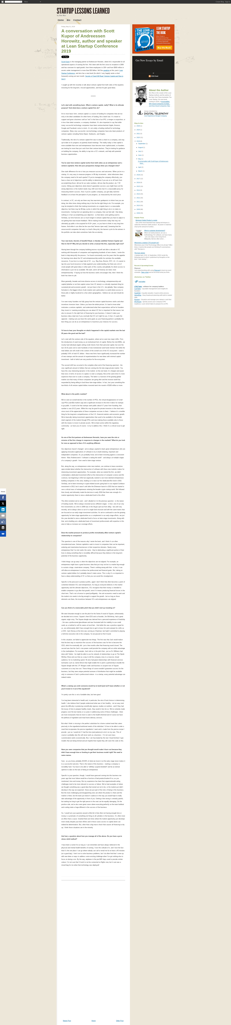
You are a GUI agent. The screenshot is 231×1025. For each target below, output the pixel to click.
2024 (138, 130)
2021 (138, 133)
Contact (77, 20)
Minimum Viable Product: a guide (146, 220)
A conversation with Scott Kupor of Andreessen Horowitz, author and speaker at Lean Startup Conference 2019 (91, 41)
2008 (138, 213)
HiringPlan (137, 295)
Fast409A (137, 293)
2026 (138, 126)
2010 (138, 205)
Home (61, 20)
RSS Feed (154, 76)
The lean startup (139, 253)
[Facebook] (3, 497)
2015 (138, 186)
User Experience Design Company (155, 116)
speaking (106, 70)
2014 (138, 190)
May (139, 159)
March (140, 171)
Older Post (120, 1021)
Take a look (145, 272)
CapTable (137, 289)
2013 (138, 194)
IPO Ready (137, 302)
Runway (137, 299)
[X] (3, 504)
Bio (68, 20)
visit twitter (142, 281)
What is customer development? (154, 230)
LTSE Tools (138, 286)
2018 (138, 175)
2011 (138, 202)
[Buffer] (3, 528)
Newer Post (67, 1021)
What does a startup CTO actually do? (146, 243)
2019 (138, 141)
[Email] (3, 516)
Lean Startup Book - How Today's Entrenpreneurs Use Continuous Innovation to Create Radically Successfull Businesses (153, 39)
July (139, 151)
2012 (138, 198)
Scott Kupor (65, 62)
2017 (138, 179)
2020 (138, 137)
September (142, 143)
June (140, 155)
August (140, 147)
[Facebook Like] (3, 522)
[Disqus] (93, 916)
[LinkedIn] (3, 510)
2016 (138, 182)
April (140, 167)
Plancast (157, 270)
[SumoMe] (3, 534)
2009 (138, 209)
